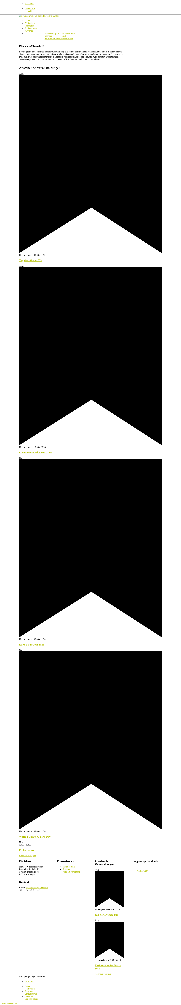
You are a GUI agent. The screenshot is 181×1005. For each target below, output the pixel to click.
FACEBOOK (142, 871)
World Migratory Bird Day (35, 836)
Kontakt (28, 11)
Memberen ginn (52, 33)
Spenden (48, 36)
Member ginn (69, 867)
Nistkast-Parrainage (53, 38)
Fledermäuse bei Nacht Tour (35, 452)
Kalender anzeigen (27, 855)
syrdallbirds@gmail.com (37, 887)
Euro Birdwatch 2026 (31, 644)
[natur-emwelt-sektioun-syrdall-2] (39, 16)
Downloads (30, 8)
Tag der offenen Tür (30, 260)
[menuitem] (93, 8)
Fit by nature (26, 850)
